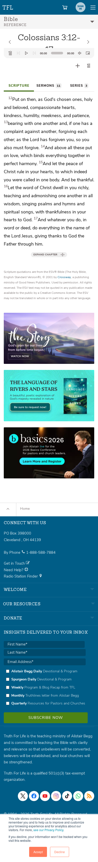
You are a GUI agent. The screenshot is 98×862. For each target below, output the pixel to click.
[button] (88, 65)
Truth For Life (8, 6)
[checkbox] (45, 687)
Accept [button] (38, 852)
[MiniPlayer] (87, 53)
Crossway (64, 277)
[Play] (26, 53)
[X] (23, 796)
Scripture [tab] (19, 85)
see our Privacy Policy (48, 830)
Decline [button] (59, 852)
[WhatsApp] (78, 796)
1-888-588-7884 (41, 552)
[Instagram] (56, 796)
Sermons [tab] (48, 85)
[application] (49, 53)
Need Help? (14, 569)
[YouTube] (45, 796)
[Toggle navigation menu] (92, 7)
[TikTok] (67, 796)
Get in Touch (15, 563)
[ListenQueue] (10, 53)
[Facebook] (34, 796)
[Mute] (79, 53)
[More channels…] (89, 796)
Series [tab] (78, 85)
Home (25, 508)
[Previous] (18, 53)
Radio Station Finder (21, 576)
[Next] (34, 53)
